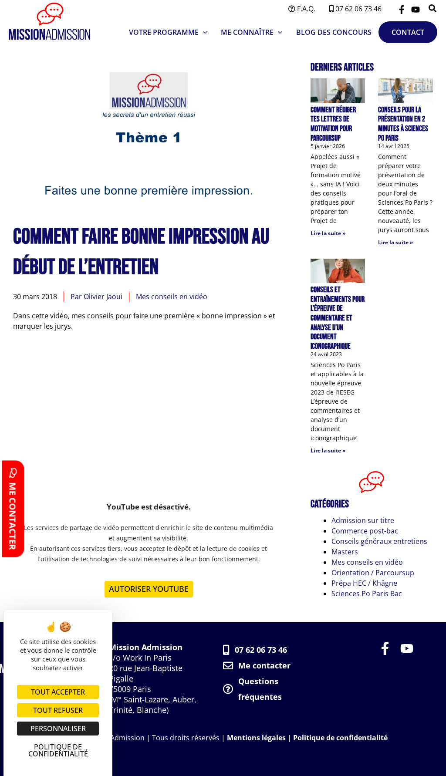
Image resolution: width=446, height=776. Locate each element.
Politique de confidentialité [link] (58, 750)
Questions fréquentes (260, 689)
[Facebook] (401, 9)
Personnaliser (58, 728)
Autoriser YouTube (149, 589)
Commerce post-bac (364, 531)
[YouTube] (415, 9)
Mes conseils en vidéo (171, 296)
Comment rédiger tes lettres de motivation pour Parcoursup (333, 124)
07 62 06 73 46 (261, 649)
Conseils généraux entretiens (379, 541)
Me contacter (264, 665)
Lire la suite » (328, 233)
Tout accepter (58, 692)
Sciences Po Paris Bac (366, 593)
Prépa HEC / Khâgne (364, 583)
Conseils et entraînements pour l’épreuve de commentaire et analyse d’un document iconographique (338, 318)
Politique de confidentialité (340, 737)
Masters (344, 552)
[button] (433, 9)
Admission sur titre (362, 520)
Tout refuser (58, 710)
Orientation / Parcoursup (372, 572)
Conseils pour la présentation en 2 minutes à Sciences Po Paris (403, 124)
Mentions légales (256, 737)
